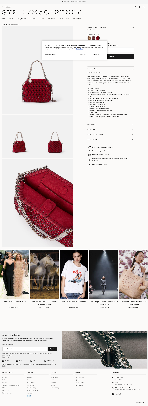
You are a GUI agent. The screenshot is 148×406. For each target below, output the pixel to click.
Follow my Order (7, 393)
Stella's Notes (91, 124)
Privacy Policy (31, 382)
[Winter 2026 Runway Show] (44, 274)
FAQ (3, 388)
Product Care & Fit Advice (95, 134)
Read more (5, 357)
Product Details (92, 69)
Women (7, 360)
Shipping (4, 377)
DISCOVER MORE (14, 308)
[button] (37, 70)
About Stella (54, 377)
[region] (74, 50)
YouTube (80, 385)
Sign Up (52, 349)
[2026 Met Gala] (14, 274)
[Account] (140, 7)
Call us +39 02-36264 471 (122, 388)
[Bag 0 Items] (144, 7)
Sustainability (91, 129)
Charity (53, 385)
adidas (20, 360)
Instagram (81, 382)
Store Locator (119, 377)
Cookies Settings (32, 388)
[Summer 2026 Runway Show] (103, 274)
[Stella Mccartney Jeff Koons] (74, 274)
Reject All (96, 54)
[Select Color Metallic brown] (89, 38)
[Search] (136, 7)
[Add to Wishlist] (133, 27)
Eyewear (53, 382)
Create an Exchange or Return (11, 385)
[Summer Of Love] (133, 274)
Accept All (83, 54)
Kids (34, 360)
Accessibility (30, 393)
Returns (4, 382)
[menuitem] (11, 18)
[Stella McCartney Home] (41, 12)
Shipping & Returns (92, 139)
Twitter (80, 380)
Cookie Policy (31, 385)
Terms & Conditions (32, 390)
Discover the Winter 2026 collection (74, 2)
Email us (117, 382)
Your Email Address (8, 345)
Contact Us (5, 390)
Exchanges (5, 380)
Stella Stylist (118, 394)
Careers (29, 380)
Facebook (81, 377)
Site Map (29, 377)
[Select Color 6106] (93, 38)
